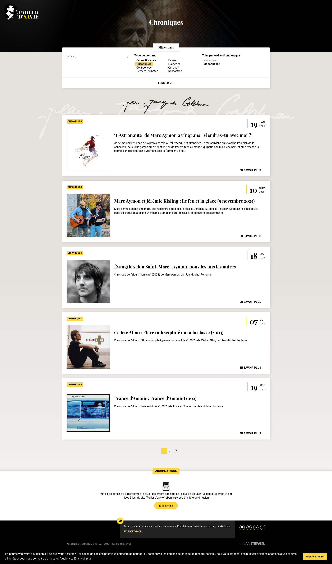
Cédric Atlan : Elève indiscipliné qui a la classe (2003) (169, 332)
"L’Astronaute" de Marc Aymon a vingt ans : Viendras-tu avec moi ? (182, 135)
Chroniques (75, 121)
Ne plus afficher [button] (315, 556)
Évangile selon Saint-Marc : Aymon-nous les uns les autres (175, 266)
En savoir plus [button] (82, 558)
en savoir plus (250, 170)
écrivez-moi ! (133, 531)
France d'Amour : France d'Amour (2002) (155, 398)
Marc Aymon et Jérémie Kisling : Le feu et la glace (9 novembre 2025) (184, 201)
